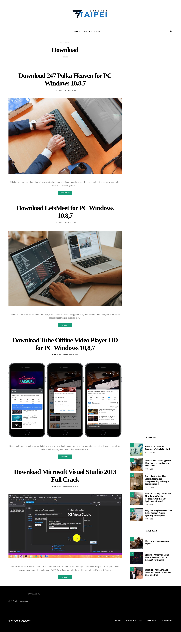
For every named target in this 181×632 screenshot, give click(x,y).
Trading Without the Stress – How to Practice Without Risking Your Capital (157, 557)
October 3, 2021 (71, 90)
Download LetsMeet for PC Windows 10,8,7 (65, 211)
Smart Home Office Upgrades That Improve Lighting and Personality (158, 463)
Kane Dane (57, 90)
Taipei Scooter (19, 621)
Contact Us (167, 621)
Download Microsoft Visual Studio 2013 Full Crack (65, 475)
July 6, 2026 (149, 505)
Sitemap (151, 621)
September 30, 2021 (70, 355)
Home (77, 31)
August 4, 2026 (150, 453)
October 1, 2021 (71, 223)
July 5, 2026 (149, 519)
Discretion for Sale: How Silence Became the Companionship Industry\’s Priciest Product (157, 480)
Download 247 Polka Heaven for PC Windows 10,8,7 (65, 79)
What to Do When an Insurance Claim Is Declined (157, 447)
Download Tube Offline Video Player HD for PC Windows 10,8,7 (65, 343)
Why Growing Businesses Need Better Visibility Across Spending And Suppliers (159, 513)
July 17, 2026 (149, 487)
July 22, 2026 (149, 469)
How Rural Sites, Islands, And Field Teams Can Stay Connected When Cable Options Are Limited (158, 497)
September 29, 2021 (70, 486)
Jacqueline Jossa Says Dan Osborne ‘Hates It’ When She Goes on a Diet (158, 572)
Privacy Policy (92, 31)
